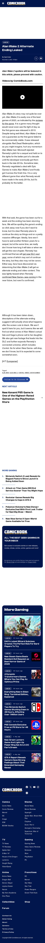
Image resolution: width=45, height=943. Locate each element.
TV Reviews (6, 847)
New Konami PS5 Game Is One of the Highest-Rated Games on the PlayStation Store (18, 397)
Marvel (4, 812)
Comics (6, 802)
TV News (5, 843)
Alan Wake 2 (14, 373)
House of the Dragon (9, 856)
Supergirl (28, 812)
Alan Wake (5, 373)
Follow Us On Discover (15, 379)
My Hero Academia (9, 893)
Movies (28, 802)
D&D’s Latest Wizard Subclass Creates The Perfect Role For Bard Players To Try (21, 644)
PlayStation (29, 856)
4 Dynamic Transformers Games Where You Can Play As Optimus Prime (15, 678)
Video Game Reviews (32, 847)
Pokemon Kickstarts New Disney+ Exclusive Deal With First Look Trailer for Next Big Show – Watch (24, 509)
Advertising (7, 919)
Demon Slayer (7, 883)
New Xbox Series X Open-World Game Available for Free (21, 520)
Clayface (28, 821)
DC (3, 816)
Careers (5, 926)
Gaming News (30, 843)
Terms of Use (10, 562)
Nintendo (28, 850)
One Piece (6, 896)
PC (26, 860)
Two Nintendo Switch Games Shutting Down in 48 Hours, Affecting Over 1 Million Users (16, 711)
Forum (5, 908)
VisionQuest (6, 866)
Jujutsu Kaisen (7, 886)
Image (4, 819)
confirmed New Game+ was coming (19, 276)
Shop (27, 902)
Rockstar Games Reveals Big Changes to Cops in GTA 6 (20, 498)
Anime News (6, 876)
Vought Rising (7, 863)
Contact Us (6, 916)
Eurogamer (12, 361)
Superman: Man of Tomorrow (31, 832)
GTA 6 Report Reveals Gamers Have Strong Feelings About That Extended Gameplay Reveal (15, 762)
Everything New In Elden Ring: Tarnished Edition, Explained (16, 694)
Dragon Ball (6, 879)
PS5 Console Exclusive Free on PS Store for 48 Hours (16, 727)
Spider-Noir (6, 850)
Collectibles (8, 902)
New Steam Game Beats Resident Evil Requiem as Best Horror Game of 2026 (16, 660)
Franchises (31, 872)
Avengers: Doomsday (32, 828)
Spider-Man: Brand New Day (33, 817)
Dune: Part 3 (29, 825)
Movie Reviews (30, 809)
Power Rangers (30, 889)
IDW (3, 822)
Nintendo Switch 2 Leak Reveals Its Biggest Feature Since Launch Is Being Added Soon (23, 478)
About (4, 922)
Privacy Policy (32, 562)
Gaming (5, 42)
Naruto (4, 889)
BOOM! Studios (7, 825)
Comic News (6, 806)
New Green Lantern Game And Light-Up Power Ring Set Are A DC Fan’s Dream (16, 744)
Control (21, 373)
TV (3, 839)
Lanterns (5, 860)
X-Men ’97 (6, 853)
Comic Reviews (7, 809)
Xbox (26, 853)
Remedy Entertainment (32, 373)
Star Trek (28, 886)
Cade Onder (7, 57)
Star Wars (28, 883)
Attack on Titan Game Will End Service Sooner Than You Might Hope (24, 489)
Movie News (29, 806)
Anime (5, 872)
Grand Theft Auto (31, 893)
